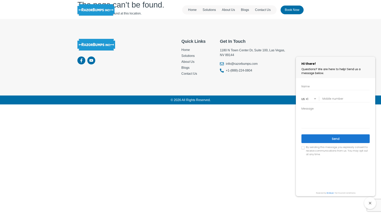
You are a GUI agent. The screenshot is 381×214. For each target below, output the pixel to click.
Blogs (245, 9)
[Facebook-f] (81, 60)
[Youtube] (91, 60)
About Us (228, 9)
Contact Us (263, 9)
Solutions (209, 9)
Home (192, 9)
